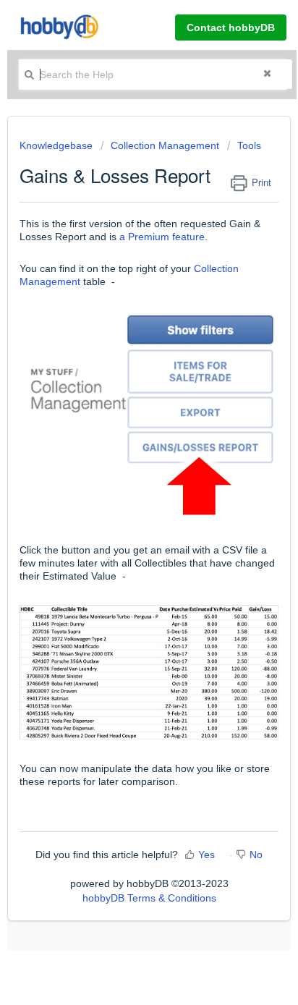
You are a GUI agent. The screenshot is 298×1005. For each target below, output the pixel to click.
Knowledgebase (57, 145)
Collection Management (165, 145)
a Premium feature (162, 236)
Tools (249, 145)
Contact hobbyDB (231, 27)
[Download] (122, 497)
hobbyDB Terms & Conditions (149, 898)
